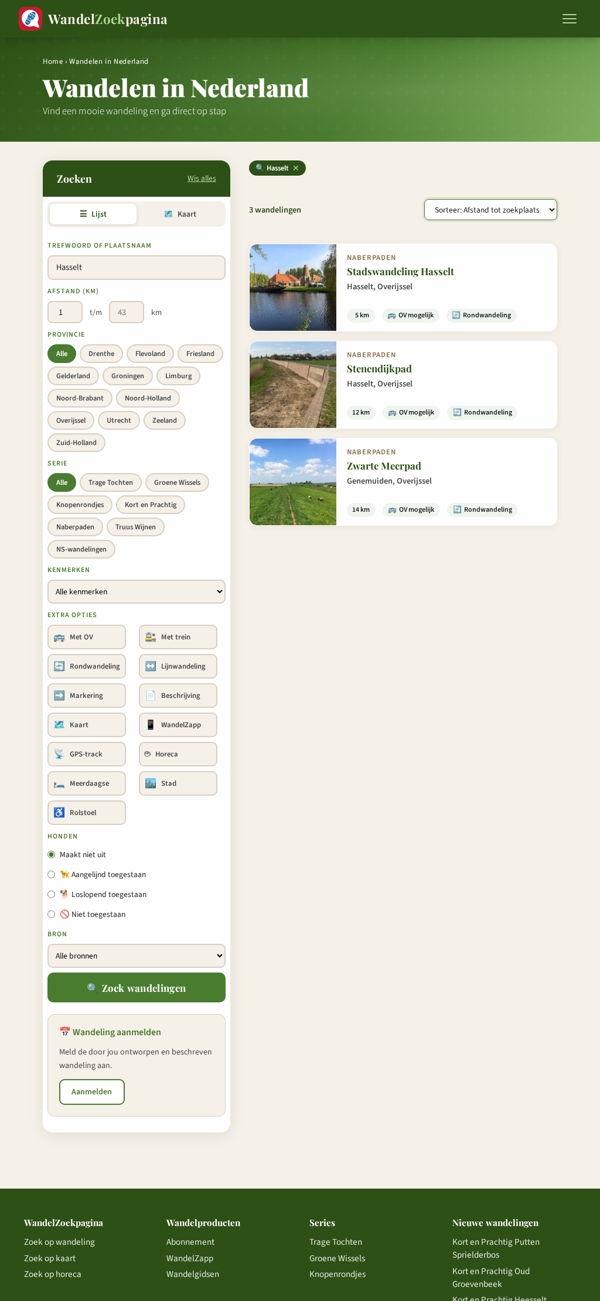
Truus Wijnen (135, 527)
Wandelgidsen (192, 1274)
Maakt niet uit (83, 854)
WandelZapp (173, 724)
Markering (78, 695)
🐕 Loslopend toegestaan (103, 894)
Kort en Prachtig (150, 504)
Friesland (200, 353)
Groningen (127, 376)
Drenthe (101, 353)
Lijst (93, 214)
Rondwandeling (86, 666)
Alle (61, 353)
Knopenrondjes (80, 504)
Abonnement (190, 1241)
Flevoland (150, 353)
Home (53, 61)
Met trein (167, 637)
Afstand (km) (73, 291)
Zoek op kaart (50, 1258)
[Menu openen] (569, 18)
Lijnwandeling (175, 666)
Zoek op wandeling (59, 1241)
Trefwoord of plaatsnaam (99, 246)
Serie (57, 463)
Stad (160, 783)
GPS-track (78, 754)
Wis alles (202, 178)
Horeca (161, 754)
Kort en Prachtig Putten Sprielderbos (496, 1248)
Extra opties (72, 615)
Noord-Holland (148, 398)
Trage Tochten (110, 482)
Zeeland (164, 420)
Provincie (66, 335)
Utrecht (119, 420)
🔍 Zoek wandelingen (136, 987)
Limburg (178, 376)
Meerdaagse (81, 783)
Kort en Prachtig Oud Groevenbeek (491, 1277)
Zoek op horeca (52, 1274)
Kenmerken (68, 570)
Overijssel (71, 420)
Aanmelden (91, 1092)
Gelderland (73, 376)
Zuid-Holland (76, 442)
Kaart (179, 214)
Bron (57, 934)
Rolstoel (74, 812)
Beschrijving (172, 695)
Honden (62, 836)
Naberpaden (75, 527)
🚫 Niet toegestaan (92, 914)
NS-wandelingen (81, 549)
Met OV (73, 637)
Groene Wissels (177, 482)
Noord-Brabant (80, 398)
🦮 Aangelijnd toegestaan (103, 874)
